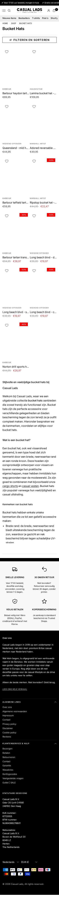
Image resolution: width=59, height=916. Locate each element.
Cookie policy (9, 732)
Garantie (6, 765)
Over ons (7, 707)
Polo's (45, 18)
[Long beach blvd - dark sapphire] (43, 230)
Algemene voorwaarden (14, 711)
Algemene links (11, 702)
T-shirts (36, 18)
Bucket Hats (25, 23)
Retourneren (8, 757)
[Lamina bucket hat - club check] (43, 66)
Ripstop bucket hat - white (43, 202)
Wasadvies (7, 769)
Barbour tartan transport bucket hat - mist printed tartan (15, 257)
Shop (13, 23)
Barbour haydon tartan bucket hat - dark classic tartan (15, 93)
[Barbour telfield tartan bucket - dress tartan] (15, 175)
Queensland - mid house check (15, 148)
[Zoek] (9, 10)
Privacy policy (9, 724)
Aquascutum (36, 89)
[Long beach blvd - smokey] (15, 285)
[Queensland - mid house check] (15, 121)
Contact (6, 719)
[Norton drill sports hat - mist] (15, 340)
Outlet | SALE (9, 782)
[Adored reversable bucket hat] (43, 121)
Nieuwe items (9, 18)
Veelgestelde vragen (12, 778)
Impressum (8, 715)
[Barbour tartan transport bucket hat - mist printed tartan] (15, 230)
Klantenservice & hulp (15, 743)
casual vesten (30, 486)
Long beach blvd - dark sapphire (43, 257)
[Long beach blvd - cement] (43, 285)
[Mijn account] (48, 10)
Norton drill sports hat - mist (15, 366)
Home (5, 23)
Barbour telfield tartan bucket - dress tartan (15, 202)
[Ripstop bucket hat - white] (43, 175)
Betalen (6, 753)
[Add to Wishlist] (6, 51)
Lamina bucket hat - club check (43, 93)
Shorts (54, 18)
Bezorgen (7, 748)
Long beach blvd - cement (43, 312)
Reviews (6, 736)
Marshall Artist (38, 144)
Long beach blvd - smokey (15, 312)
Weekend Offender (11, 144)
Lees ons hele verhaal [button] (14, 689)
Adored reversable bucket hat (43, 148)
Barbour (6, 89)
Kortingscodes (9, 774)
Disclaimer (7, 728)
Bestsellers (24, 18)
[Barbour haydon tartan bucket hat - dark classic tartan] (15, 66)
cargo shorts (10, 486)
